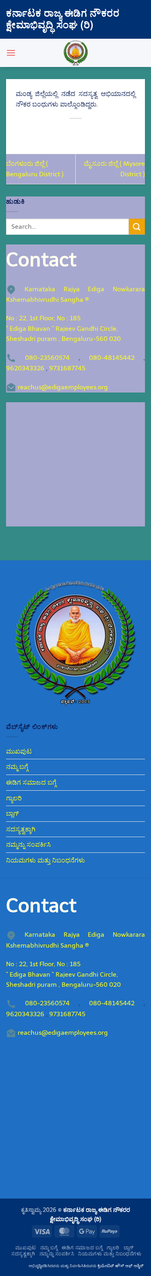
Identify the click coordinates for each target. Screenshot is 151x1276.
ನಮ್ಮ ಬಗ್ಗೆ (17, 767)
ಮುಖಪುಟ (19, 751)
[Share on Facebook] (53, 132)
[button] (11, 53)
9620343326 (25, 368)
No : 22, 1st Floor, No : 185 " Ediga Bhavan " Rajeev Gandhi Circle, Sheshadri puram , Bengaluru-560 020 (63, 328)
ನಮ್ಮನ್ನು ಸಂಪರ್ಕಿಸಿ (28, 844)
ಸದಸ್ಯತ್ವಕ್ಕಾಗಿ (20, 829)
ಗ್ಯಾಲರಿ (14, 798)
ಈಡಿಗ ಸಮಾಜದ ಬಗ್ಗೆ (31, 782)
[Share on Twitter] (68, 132)
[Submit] (137, 226)
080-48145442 (111, 357)
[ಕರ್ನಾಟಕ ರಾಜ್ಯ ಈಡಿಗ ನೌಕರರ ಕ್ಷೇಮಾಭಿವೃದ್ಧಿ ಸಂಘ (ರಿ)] (75, 53)
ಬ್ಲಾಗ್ (12, 813)
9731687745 (67, 368)
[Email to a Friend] (82, 132)
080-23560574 (47, 357)
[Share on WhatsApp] (39, 132)
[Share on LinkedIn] (111, 132)
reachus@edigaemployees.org (63, 387)
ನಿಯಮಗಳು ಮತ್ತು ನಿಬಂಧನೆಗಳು (45, 860)
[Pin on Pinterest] (97, 132)
